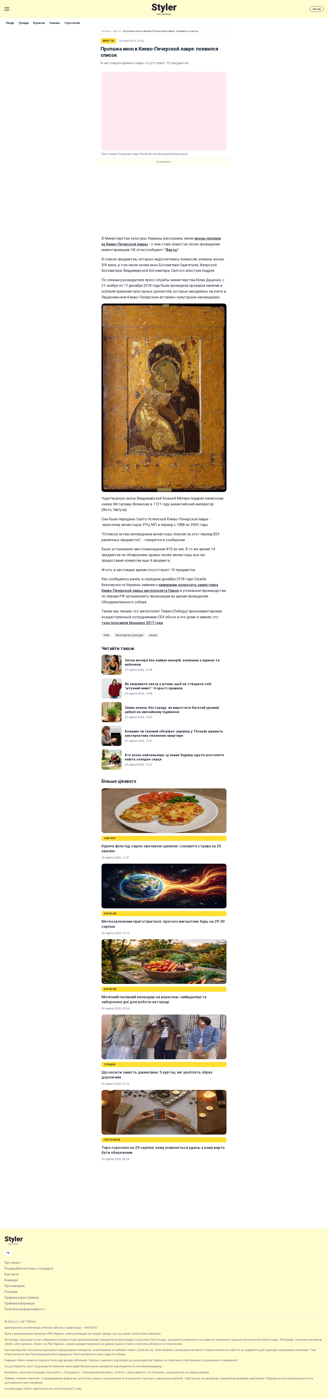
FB (8, 1253)
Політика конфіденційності (24, 1309)
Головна (106, 31)
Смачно (54, 23)
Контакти (11, 1274)
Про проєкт (12, 1262)
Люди (10, 23)
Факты (171, 250)
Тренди (23, 23)
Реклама (10, 1291)
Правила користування (21, 1297)
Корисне (39, 23)
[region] (164, 200)
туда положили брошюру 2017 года (132, 623)
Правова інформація (19, 1303)
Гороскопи (72, 23)
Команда (11, 1280)
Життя (117, 31)
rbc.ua (317, 9)
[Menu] (6, 9)
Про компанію (14, 1286)
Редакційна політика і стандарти (28, 1268)
